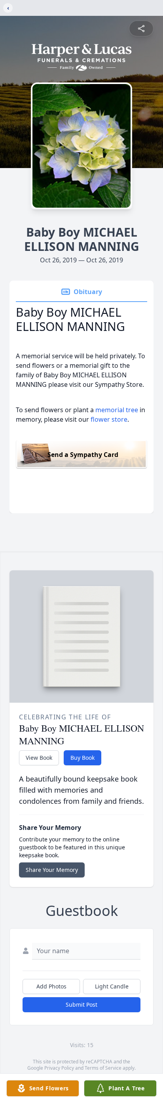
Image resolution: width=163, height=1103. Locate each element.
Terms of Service (103, 1068)
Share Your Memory (52, 870)
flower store (109, 419)
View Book (39, 757)
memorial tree (116, 409)
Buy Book (82, 757)
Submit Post (81, 1004)
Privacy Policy (59, 1068)
